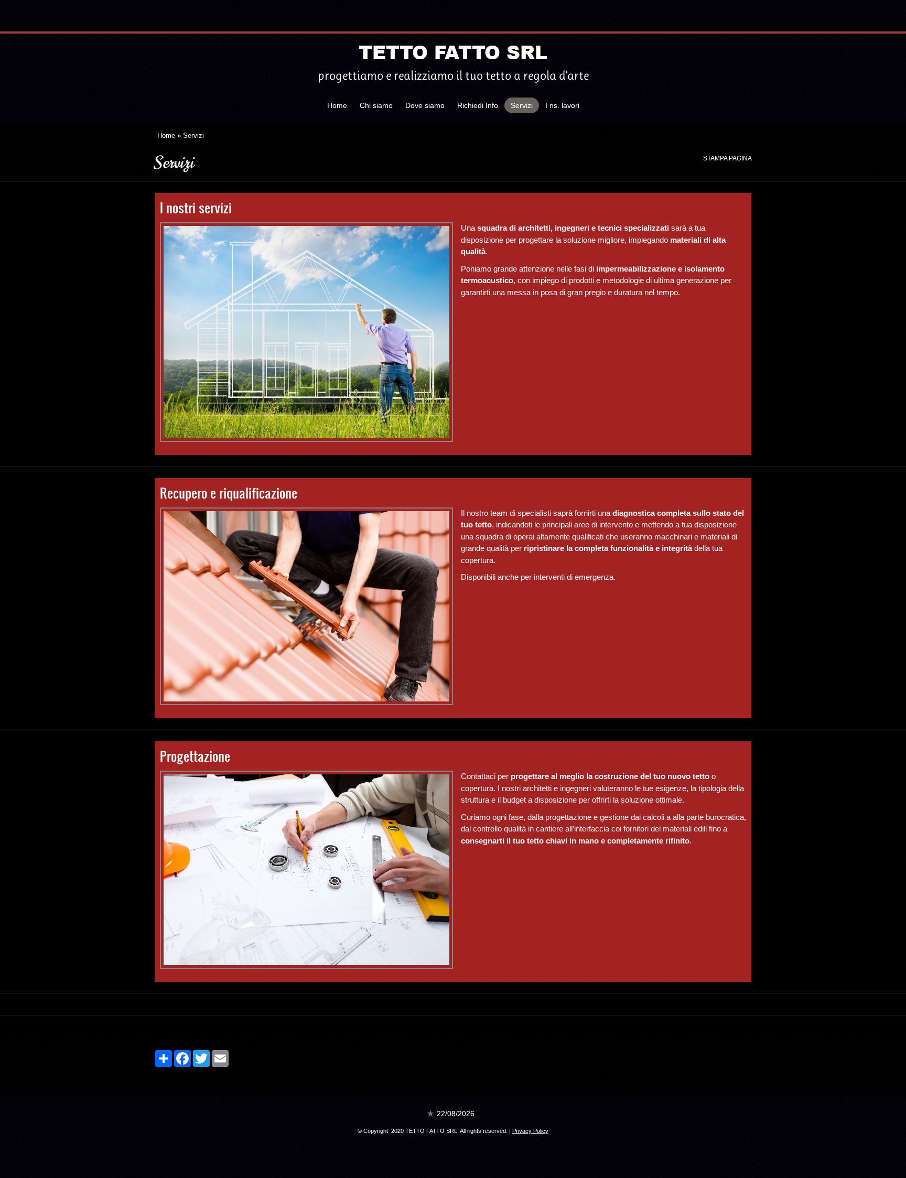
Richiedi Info (477, 105)
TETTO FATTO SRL (453, 51)
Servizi (522, 105)
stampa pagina (727, 158)
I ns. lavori (562, 105)
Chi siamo (376, 105)
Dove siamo (425, 105)
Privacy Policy (530, 1131)
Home (337, 105)
